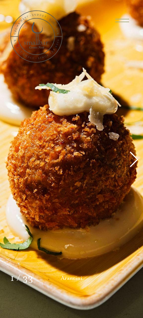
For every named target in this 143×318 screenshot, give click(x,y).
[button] (134, 159)
